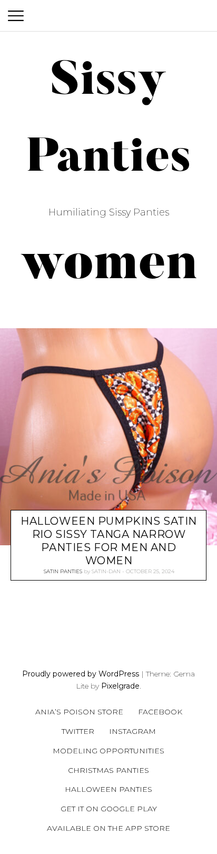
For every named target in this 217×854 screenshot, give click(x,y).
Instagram (132, 731)
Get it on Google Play (109, 808)
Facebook (160, 711)
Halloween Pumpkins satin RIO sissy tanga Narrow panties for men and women (109, 541)
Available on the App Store (108, 828)
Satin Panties (63, 571)
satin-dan (106, 571)
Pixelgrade (120, 686)
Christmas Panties (108, 770)
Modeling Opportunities (108, 750)
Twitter (78, 731)
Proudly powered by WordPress (80, 674)
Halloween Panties (108, 789)
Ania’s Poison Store (79, 711)
